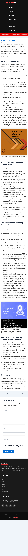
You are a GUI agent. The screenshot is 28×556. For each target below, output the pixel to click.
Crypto (11, 15)
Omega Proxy (6, 56)
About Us (12, 30)
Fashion (11, 23)
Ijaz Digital (16, 517)
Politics (3, 484)
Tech (2, 489)
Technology (13, 11)
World (2, 481)
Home (11, 7)
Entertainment (14, 19)
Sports (3, 486)
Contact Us (13, 26)
